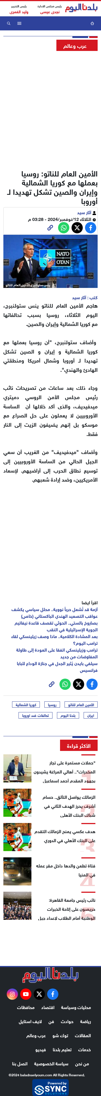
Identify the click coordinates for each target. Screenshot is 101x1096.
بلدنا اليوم (68, 715)
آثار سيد (84, 212)
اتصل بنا (19, 1063)
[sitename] (50, 975)
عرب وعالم (36, 1035)
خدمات (84, 1049)
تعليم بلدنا (62, 1049)
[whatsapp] (50, 227)
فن (51, 1021)
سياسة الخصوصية (51, 1063)
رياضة (85, 1021)
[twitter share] (77, 227)
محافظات (26, 1006)
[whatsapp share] (63, 227)
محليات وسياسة (76, 1006)
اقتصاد (47, 1006)
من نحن (82, 1063)
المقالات (83, 1035)
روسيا (52, 704)
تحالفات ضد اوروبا (35, 715)
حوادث (67, 1021)
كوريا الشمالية (26, 704)
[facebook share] (90, 227)
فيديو (40, 1049)
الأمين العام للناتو (81, 704)
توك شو (60, 1035)
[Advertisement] (50, 108)
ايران (90, 715)
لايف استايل (30, 1021)
